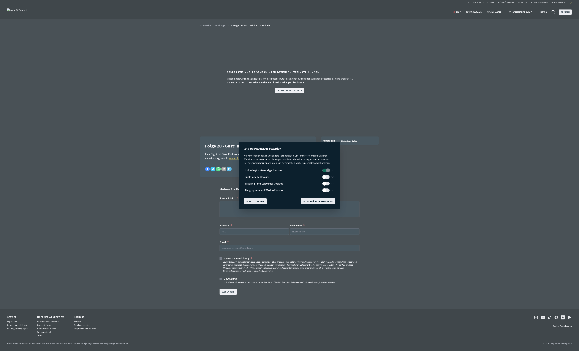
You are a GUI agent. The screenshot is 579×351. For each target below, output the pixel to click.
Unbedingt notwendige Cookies (263, 170)
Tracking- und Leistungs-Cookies (264, 183)
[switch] (326, 170)
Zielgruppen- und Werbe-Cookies (264, 190)
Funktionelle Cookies (257, 177)
